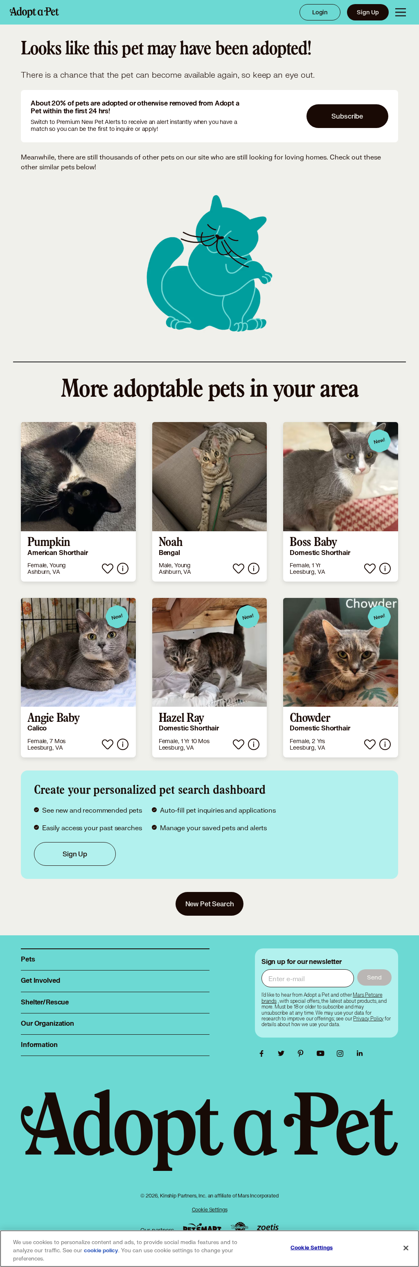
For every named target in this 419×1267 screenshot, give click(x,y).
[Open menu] (400, 12)
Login (320, 12)
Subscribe (347, 116)
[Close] (406, 1248)
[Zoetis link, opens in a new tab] (268, 1228)
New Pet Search (209, 904)
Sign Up (368, 12)
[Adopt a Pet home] (34, 12)
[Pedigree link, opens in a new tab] (239, 1228)
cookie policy (101, 1250)
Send (374, 977)
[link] (78, 502)
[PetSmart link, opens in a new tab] (202, 1228)
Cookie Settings (210, 1209)
